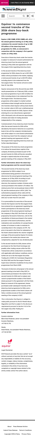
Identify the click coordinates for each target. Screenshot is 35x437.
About (9, 426)
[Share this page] (32, 16)
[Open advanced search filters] (28, 16)
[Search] (24, 16)
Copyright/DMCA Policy (12, 434)
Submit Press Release (10, 430)
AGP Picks (4, 3)
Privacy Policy (26, 434)
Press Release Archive (20, 426)
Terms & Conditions (25, 430)
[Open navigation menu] (3, 16)
